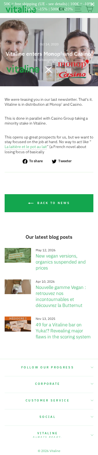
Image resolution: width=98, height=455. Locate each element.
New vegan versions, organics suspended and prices (61, 262)
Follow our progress (47, 367)
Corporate (47, 384)
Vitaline (47, 434)
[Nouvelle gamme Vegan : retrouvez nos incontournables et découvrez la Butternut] (18, 286)
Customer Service (48, 400)
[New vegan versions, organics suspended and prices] (18, 255)
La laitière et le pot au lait (26, 146)
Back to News (53, 203)
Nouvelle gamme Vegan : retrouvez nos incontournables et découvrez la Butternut (61, 296)
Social (47, 417)
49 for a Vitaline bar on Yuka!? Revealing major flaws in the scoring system (63, 331)
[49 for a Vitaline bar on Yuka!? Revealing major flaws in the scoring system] (18, 324)
